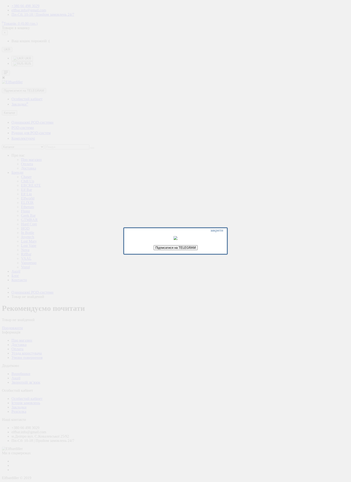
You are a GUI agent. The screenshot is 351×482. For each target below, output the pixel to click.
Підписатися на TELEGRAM (175, 247)
